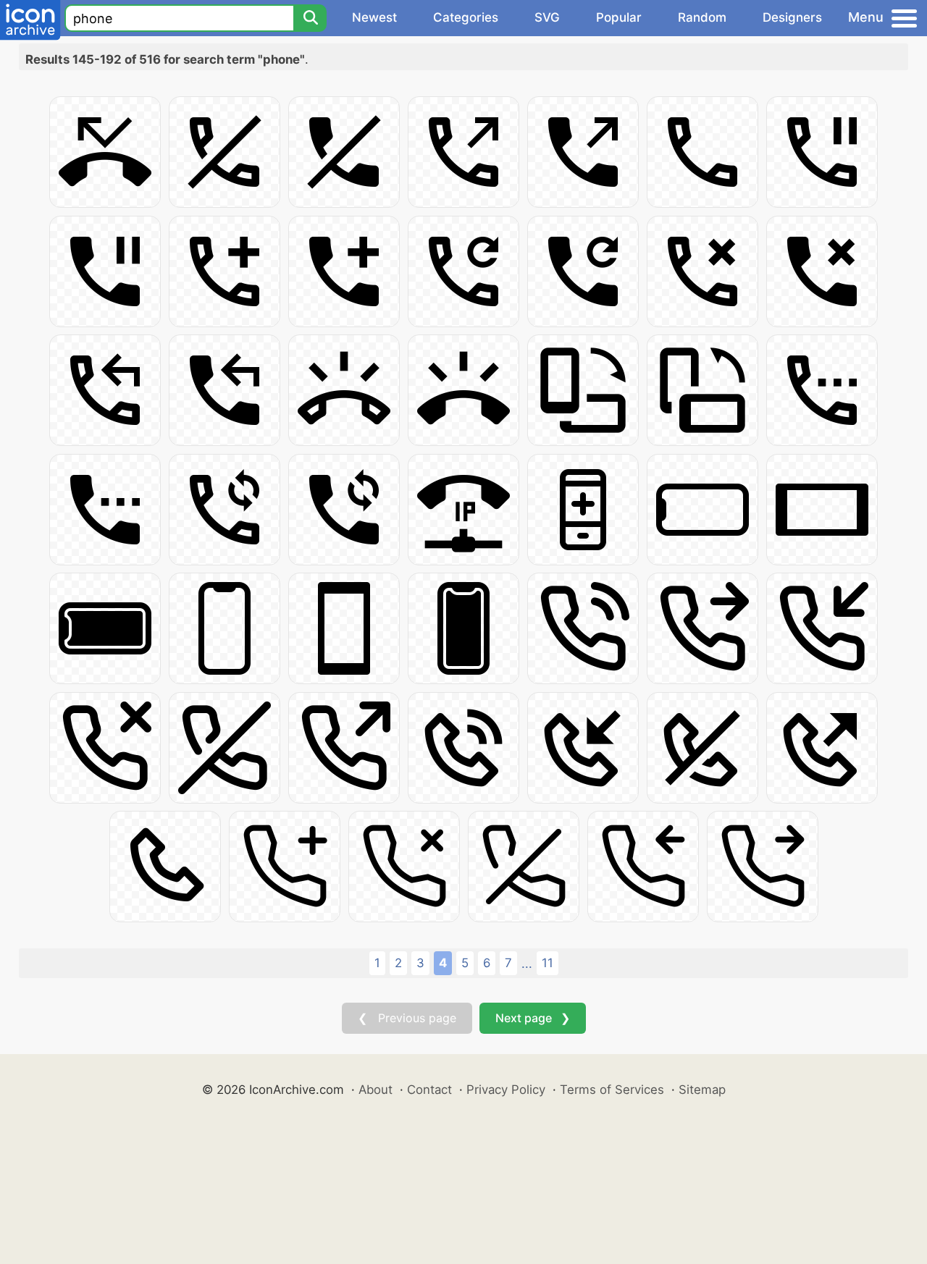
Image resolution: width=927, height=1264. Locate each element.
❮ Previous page (407, 1018)
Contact (429, 1089)
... (526, 963)
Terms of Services (612, 1089)
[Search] (310, 18)
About (375, 1089)
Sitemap (702, 1089)
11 (547, 963)
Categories (465, 17)
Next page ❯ (532, 1018)
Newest (374, 17)
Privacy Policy (505, 1089)
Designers (792, 17)
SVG (547, 17)
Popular (619, 17)
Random (702, 17)
